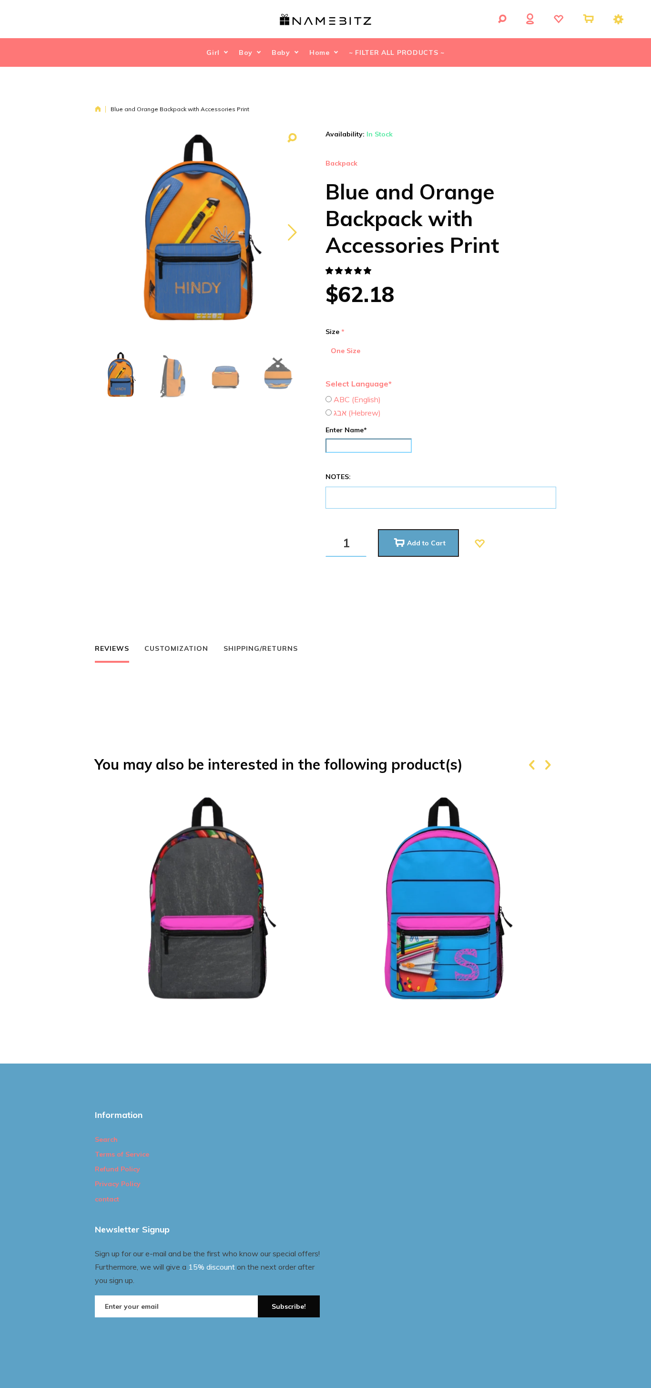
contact (107, 1199)
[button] (349, 270)
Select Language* (359, 383)
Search (106, 1139)
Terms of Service (122, 1154)
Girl (213, 52)
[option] (120, 375)
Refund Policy (117, 1169)
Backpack (341, 163)
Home (319, 52)
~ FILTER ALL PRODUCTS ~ (397, 52)
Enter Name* (346, 430)
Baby (281, 52)
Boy (246, 52)
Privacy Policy (118, 1183)
